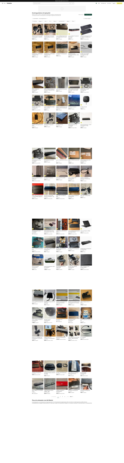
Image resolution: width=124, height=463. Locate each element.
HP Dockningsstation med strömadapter (36, 231)
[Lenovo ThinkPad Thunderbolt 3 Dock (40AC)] (74, 29)
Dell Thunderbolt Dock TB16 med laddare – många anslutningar (73, 338)
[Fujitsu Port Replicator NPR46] (86, 224)
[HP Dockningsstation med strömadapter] (37, 224)
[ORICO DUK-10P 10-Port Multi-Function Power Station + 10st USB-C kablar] (50, 224)
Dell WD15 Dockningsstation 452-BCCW (37, 125)
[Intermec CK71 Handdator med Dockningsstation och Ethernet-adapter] (37, 331)
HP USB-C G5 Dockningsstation (61, 372)
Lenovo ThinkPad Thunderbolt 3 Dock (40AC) (73, 36)
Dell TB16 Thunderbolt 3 (72, 106)
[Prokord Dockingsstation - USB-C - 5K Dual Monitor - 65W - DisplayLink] (86, 118)
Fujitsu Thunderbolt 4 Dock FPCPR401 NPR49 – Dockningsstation (85, 267)
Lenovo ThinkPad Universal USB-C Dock (73, 160)
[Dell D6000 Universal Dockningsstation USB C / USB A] (74, 47)
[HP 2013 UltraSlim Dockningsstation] (86, 366)
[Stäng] (123, 0)
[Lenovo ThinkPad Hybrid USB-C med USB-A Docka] (86, 153)
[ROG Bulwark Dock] (62, 313)
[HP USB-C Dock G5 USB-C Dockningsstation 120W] (86, 47)
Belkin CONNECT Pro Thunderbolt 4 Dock (37, 391)
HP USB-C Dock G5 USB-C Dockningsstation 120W (85, 54)
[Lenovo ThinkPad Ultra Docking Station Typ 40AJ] (50, 100)
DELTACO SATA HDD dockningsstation (35, 267)
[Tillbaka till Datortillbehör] (32, 18)
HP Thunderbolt (83, 337)
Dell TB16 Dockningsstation (48, 177)
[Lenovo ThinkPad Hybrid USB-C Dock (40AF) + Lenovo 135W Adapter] (74, 82)
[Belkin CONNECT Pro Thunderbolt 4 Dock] (37, 384)
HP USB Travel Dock (59, 124)
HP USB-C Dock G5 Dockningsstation (47, 320)
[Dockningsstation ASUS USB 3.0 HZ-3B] (62, 224)
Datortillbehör (35, 18)
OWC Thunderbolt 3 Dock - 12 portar (85, 302)
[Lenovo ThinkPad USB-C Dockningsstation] (74, 171)
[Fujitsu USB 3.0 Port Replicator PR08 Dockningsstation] (74, 366)
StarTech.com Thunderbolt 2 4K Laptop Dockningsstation (61, 302)
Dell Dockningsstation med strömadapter (72, 125)
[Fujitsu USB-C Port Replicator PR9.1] (62, 189)
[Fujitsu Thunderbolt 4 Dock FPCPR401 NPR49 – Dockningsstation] (86, 260)
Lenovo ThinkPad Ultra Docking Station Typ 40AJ (49, 107)
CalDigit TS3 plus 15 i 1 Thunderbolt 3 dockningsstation (49, 338)
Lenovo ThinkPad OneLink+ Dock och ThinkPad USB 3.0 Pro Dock (61, 36)
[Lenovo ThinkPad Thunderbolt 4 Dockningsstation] (74, 189)
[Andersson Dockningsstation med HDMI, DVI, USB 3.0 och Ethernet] (62, 100)
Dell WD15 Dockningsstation (36, 372)
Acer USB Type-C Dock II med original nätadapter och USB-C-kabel (49, 37)
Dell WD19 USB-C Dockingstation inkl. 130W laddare (86, 249)
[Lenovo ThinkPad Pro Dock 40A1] (62, 82)
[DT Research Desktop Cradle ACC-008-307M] (50, 366)
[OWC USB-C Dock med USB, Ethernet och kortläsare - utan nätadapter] (50, 189)
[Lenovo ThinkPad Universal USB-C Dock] (74, 153)
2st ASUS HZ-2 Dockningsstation (61, 53)
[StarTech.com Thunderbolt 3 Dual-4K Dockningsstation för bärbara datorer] (74, 295)
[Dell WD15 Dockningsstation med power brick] (50, 295)
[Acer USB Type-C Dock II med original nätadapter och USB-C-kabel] (50, 29)
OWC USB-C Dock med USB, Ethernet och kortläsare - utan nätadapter (49, 196)
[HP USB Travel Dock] (62, 118)
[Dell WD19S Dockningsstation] (74, 384)
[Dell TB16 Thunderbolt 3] (74, 100)
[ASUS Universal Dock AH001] (62, 171)
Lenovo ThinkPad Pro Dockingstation (35, 90)
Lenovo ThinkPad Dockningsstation (37, 301)
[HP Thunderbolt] (86, 331)
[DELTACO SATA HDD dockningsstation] (37, 260)
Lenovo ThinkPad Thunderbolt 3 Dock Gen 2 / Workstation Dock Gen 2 (49, 90)
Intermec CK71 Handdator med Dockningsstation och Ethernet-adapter (37, 338)
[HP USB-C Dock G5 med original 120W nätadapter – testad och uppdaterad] (37, 29)
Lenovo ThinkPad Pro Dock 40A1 (61, 89)
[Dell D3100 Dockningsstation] (50, 118)
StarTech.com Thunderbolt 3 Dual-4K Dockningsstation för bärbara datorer (74, 302)
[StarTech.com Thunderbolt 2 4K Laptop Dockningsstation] (62, 295)
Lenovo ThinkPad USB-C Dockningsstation (72, 178)
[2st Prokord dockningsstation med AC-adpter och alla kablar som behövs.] (86, 29)
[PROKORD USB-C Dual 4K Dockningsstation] (86, 82)
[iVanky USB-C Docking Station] (86, 189)
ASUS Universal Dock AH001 (60, 177)
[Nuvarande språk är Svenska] (96, 3)
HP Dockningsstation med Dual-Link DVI (86, 320)
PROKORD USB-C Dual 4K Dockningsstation (85, 90)
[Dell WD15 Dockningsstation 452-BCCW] (37, 118)
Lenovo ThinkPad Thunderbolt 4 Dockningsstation (73, 196)
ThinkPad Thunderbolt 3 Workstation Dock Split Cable (85, 178)
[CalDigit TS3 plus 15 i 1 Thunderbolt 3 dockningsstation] (50, 331)
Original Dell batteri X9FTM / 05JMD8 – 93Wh (48, 391)
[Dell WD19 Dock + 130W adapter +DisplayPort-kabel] (37, 47)
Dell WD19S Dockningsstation (73, 390)
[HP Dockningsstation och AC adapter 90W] (62, 260)
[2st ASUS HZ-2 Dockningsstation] (62, 47)
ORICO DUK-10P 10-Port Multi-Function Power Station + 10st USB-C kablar (49, 231)
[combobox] (52, 3)
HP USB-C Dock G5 (84, 106)
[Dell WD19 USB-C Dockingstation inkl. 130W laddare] (86, 242)
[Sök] (70, 3)
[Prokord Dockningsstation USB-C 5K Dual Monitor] (50, 260)
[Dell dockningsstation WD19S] (50, 153)
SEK (99, 3)
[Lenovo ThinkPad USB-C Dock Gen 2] (62, 153)
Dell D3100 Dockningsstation (48, 124)
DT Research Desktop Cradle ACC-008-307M (50, 373)
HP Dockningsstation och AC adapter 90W (61, 267)
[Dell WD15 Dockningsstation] (37, 366)
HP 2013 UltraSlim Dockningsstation (83, 373)
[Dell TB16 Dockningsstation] (50, 171)
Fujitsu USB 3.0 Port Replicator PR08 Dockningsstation (73, 373)
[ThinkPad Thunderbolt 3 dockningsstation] (62, 384)
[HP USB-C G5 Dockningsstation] (62, 366)
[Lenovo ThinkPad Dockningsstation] (37, 295)
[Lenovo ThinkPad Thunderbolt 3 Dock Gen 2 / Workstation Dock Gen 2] (50, 82)
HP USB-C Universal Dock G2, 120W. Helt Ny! (61, 249)
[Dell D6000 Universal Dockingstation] (74, 313)
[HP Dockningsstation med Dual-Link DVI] (86, 313)
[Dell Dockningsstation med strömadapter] (74, 118)
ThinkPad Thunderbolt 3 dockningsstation (60, 391)
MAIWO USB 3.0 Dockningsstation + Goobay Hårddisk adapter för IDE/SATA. (37, 196)
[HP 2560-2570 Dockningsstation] (74, 242)
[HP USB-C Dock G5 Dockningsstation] (50, 313)
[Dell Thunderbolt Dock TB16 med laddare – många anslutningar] (74, 331)
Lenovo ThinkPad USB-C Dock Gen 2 (62, 160)
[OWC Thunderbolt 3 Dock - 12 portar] (86, 295)
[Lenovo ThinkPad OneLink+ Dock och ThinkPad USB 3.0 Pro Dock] (62, 29)
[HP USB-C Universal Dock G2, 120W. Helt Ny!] (62, 242)
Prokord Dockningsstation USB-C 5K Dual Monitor (49, 267)
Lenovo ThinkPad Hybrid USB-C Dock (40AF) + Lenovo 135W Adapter (73, 90)
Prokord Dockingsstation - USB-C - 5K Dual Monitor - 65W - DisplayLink (86, 125)
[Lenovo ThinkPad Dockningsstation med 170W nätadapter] (74, 224)
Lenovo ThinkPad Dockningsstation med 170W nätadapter (74, 231)
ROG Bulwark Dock (59, 319)
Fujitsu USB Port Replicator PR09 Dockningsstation (49, 249)
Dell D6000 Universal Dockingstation (71, 320)
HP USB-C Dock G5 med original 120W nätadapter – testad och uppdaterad (37, 37)
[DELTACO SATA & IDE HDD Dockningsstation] (74, 260)
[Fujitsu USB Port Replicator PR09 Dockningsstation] (50, 242)
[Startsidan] (9, 3)
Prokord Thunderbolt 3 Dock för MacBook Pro (37, 178)
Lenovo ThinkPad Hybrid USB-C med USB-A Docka (86, 160)
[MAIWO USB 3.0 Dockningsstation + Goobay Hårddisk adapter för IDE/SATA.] (37, 189)
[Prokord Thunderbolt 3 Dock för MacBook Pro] (37, 171)
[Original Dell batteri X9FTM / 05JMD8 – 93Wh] (50, 384)
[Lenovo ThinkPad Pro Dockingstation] (37, 82)
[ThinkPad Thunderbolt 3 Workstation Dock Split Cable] (86, 171)
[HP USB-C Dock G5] (86, 100)
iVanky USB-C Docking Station (85, 195)
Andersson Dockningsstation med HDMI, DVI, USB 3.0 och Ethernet (61, 107)
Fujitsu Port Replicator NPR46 (85, 230)
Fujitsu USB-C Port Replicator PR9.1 (61, 196)
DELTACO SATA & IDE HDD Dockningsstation (72, 267)
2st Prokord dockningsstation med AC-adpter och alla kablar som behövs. (86, 37)
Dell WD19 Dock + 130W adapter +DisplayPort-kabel (37, 54)
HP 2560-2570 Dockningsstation (73, 248)
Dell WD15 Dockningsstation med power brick (49, 302)
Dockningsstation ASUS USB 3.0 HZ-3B (61, 231)
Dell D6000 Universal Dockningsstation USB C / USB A (73, 54)
